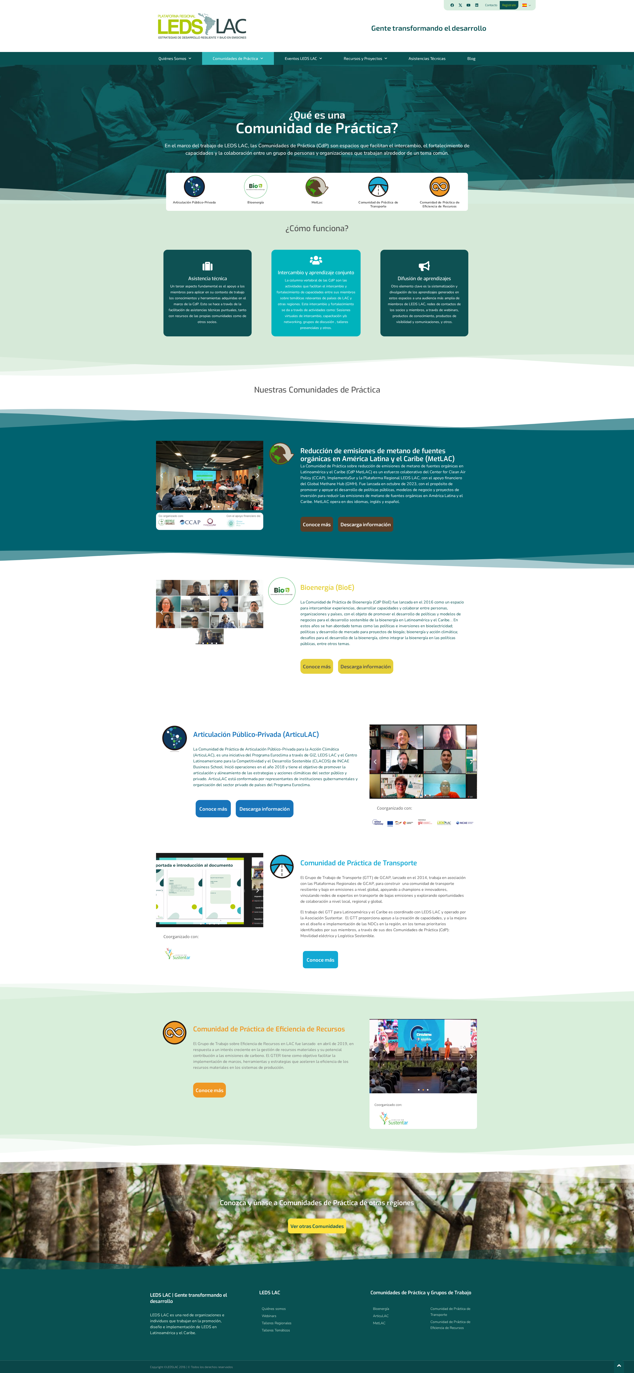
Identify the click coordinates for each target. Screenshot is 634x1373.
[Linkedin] (476, 5)
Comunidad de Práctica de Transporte (378, 204)
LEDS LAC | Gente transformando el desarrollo (188, 1298)
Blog (471, 58)
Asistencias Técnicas (427, 58)
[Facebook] (452, 5)
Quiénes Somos (172, 58)
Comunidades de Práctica (235, 58)
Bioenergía (255, 202)
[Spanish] (526, 5)
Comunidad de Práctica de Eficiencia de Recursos (439, 204)
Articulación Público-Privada (194, 202)
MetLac (317, 202)
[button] (161, 475)
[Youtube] (468, 5)
